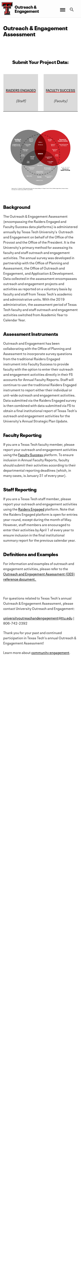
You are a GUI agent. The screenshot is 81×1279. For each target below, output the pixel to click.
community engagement (50, 652)
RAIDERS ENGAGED (21, 90)
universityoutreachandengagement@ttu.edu (37, 617)
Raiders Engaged (31, 508)
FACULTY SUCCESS (60, 90)
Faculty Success (30, 454)
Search (72, 7)
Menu (62, 7)
